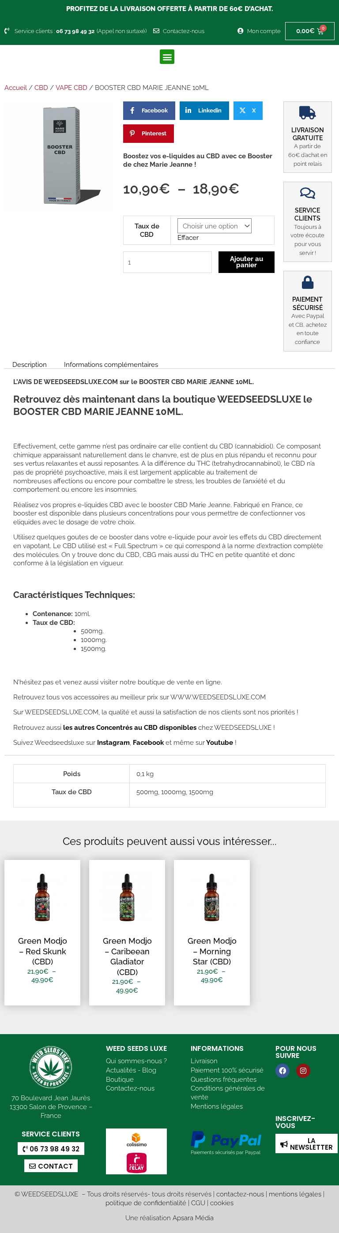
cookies (222, 1203)
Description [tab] (29, 364)
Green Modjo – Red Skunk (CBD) (42, 951)
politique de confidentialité (145, 1203)
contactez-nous (240, 1194)
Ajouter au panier (246, 262)
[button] (167, 56)
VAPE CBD (71, 88)
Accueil (15, 88)
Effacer (188, 237)
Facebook (147, 742)
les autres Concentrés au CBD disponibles (128, 727)
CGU (198, 1203)
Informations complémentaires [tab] (111, 364)
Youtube (220, 742)
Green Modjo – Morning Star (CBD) (212, 951)
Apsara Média (193, 1218)
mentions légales (295, 1194)
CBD (41, 88)
